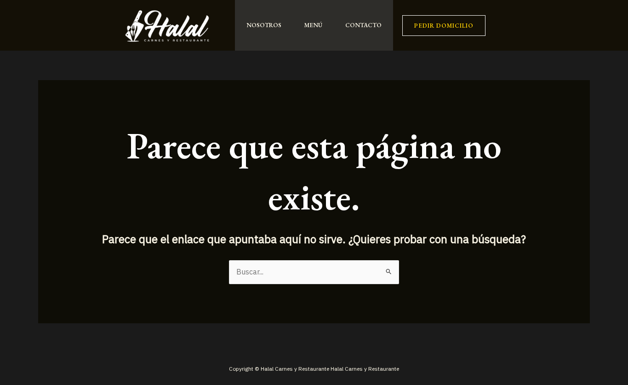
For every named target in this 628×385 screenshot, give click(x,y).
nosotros (263, 25)
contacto (363, 25)
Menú (313, 25)
